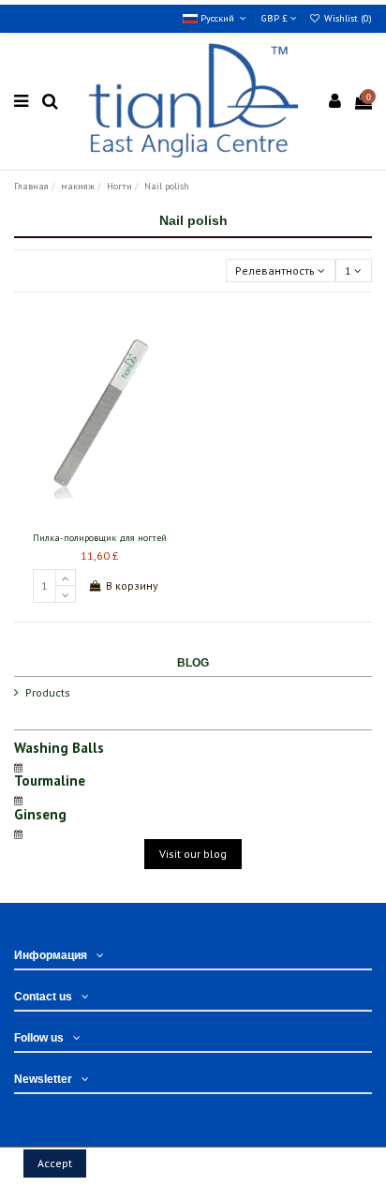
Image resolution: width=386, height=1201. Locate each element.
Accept (54, 1163)
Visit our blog (193, 854)
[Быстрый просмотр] (122, 518)
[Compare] (99, 518)
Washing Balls (59, 748)
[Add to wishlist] (78, 518)
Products (47, 692)
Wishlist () (346, 18)
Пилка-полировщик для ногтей (100, 538)
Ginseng (40, 814)
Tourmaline (49, 780)
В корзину (132, 585)
